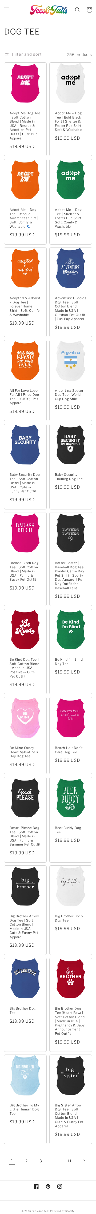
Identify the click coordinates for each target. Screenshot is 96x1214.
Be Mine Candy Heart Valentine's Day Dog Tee (24, 752)
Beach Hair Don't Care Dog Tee (69, 750)
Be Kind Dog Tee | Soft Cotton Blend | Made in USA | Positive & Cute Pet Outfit (24, 667)
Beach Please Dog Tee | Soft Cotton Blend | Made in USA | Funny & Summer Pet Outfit (25, 836)
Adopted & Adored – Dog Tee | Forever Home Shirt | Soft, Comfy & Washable (25, 306)
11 (69, 1161)
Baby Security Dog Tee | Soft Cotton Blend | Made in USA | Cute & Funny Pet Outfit (25, 483)
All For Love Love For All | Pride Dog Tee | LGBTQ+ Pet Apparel (24, 397)
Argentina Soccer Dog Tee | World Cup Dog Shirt (69, 395)
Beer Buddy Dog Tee (68, 830)
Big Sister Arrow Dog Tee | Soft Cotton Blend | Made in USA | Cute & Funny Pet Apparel (69, 1115)
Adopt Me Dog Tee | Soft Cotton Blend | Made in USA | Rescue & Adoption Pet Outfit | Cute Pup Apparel (25, 125)
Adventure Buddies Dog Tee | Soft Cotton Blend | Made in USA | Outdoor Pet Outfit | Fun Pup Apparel (70, 308)
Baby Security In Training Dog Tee (69, 477)
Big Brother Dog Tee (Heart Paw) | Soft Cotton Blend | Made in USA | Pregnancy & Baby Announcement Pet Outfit (70, 1021)
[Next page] (84, 1161)
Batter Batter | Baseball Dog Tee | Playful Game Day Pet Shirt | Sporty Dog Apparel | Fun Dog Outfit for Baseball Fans (70, 575)
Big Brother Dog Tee (23, 1010)
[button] (7, 10)
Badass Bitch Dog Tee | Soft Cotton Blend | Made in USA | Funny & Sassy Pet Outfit (24, 571)
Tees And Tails (41, 1211)
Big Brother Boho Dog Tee (69, 918)
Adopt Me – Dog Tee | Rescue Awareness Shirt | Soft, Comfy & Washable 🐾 (24, 218)
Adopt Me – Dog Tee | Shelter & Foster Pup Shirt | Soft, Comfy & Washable (69, 218)
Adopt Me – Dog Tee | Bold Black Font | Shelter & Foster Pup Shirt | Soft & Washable (69, 121)
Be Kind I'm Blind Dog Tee (69, 661)
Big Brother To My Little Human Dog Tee (24, 1109)
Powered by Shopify (62, 1211)
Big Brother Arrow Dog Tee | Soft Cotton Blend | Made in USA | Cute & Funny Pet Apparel (24, 926)
